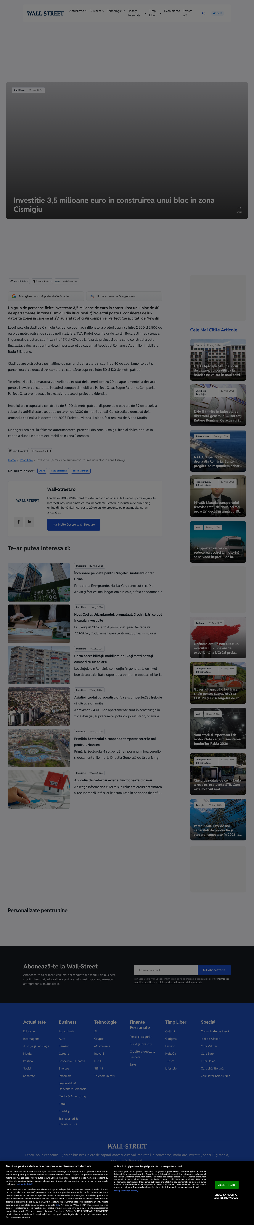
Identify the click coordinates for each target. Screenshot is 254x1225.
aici (57, 1204)
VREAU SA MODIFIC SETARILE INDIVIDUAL (225, 1196)
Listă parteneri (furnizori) (126, 1190)
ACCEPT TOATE (227, 1185)
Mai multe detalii (25, 1184)
